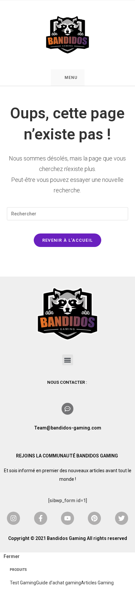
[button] (67, 359)
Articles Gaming (97, 582)
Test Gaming (23, 582)
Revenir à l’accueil (67, 240)
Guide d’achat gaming (58, 582)
